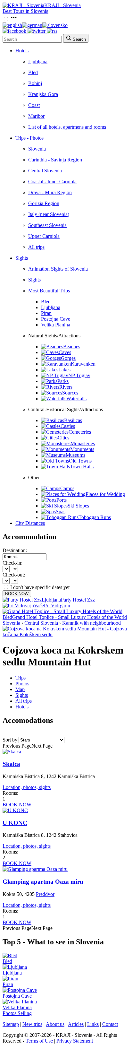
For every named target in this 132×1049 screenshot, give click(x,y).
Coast (34, 105)
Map (20, 689)
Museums (75, 455)
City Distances (30, 523)
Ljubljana (37, 61)
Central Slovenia (45, 170)
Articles (76, 1024)
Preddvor (45, 894)
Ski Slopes (78, 505)
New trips (32, 1024)
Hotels (22, 50)
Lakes (64, 369)
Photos (22, 683)
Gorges (68, 358)
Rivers (65, 387)
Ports (61, 500)
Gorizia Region (43, 203)
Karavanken (83, 364)
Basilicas (73, 420)
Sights (21, 258)
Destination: (15, 550)
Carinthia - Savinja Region (55, 159)
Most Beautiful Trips (49, 290)
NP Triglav (79, 375)
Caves (65, 352)
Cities (63, 437)
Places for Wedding (105, 494)
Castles (68, 426)
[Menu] (13, 19)
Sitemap (11, 1024)
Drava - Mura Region (50, 192)
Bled (33, 72)
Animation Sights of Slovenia (58, 269)
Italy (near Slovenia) (48, 214)
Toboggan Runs (94, 517)
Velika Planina (55, 324)
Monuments (82, 449)
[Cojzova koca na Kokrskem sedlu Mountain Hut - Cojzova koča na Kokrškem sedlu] (66, 634)
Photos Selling (17, 1013)
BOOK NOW (17, 593)
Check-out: (14, 574)
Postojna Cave (55, 319)
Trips (20, 678)
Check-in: (12, 563)
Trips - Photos (29, 138)
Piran (46, 313)
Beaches (71, 346)
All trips (36, 247)
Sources (70, 392)
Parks (63, 381)
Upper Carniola (44, 236)
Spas (60, 511)
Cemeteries (80, 432)
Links (93, 1024)
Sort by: (11, 739)
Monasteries (82, 443)
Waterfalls (76, 398)
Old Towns (80, 461)
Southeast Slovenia (47, 225)
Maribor (36, 116)
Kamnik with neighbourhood (91, 623)
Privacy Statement (74, 1041)
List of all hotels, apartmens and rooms (67, 127)
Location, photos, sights (27, 787)
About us (55, 1024)
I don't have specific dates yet (40, 587)
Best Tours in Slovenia (25, 11)
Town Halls (82, 466)
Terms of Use (39, 1041)
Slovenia (37, 149)
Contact (110, 1024)
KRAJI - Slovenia (62, 5)
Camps (67, 488)
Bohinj (35, 83)
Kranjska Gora (43, 94)
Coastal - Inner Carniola (52, 181)
